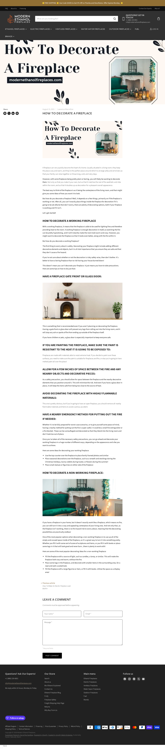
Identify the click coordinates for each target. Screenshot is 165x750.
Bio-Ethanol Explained (52, 685)
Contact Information (26, 726)
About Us (14, 9)
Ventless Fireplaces (65, 29)
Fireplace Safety (50, 699)
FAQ (6, 9)
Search (46, 678)
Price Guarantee (50, 726)
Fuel (137, 29)
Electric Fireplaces (40, 29)
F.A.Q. (46, 696)
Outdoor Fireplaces (119, 29)
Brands (9, 36)
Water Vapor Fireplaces (93, 29)
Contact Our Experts (145, 9)
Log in (155, 29)
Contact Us (48, 689)
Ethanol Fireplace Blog (52, 692)
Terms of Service (24, 729)
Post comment (52, 656)
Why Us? (157, 9)
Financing (23, 9)
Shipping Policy (10, 729)
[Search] (114, 19)
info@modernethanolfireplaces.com (18, 683)
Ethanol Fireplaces (15, 29)
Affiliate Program (10, 726)
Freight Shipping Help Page (54, 703)
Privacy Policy (63, 726)
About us (47, 682)
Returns (47, 707)
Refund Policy (75, 726)
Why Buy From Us (50, 710)
